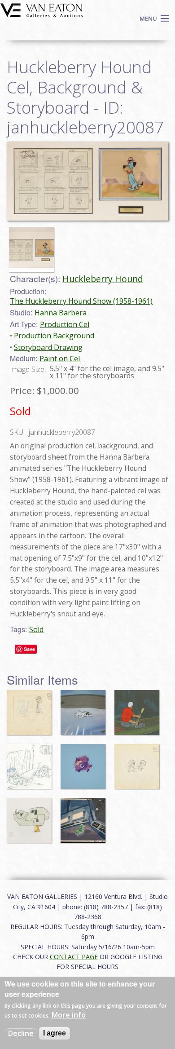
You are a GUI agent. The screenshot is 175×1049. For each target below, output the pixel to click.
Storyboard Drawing (48, 347)
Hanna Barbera (61, 313)
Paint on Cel (59, 358)
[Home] (41, 9)
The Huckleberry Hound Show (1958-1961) (81, 301)
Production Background (54, 336)
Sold (36, 629)
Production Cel (64, 324)
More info (69, 1015)
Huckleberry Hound (102, 279)
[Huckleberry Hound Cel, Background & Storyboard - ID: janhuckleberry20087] (34, 246)
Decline (21, 1033)
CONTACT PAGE (74, 956)
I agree (54, 1033)
